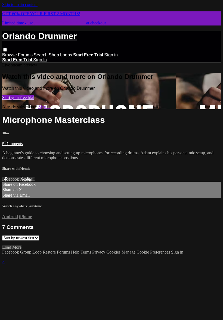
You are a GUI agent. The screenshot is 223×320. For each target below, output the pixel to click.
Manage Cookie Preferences (146, 252)
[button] (5, 50)
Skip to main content (20, 4)
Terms (86, 252)
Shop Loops (60, 55)
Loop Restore (44, 252)
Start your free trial (18, 97)
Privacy (99, 252)
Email (29, 179)
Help (75, 252)
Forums (26, 55)
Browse (10, 55)
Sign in (111, 55)
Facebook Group (16, 252)
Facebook (11, 179)
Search (41, 55)
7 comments (12, 143)
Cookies (114, 252)
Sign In (40, 59)
